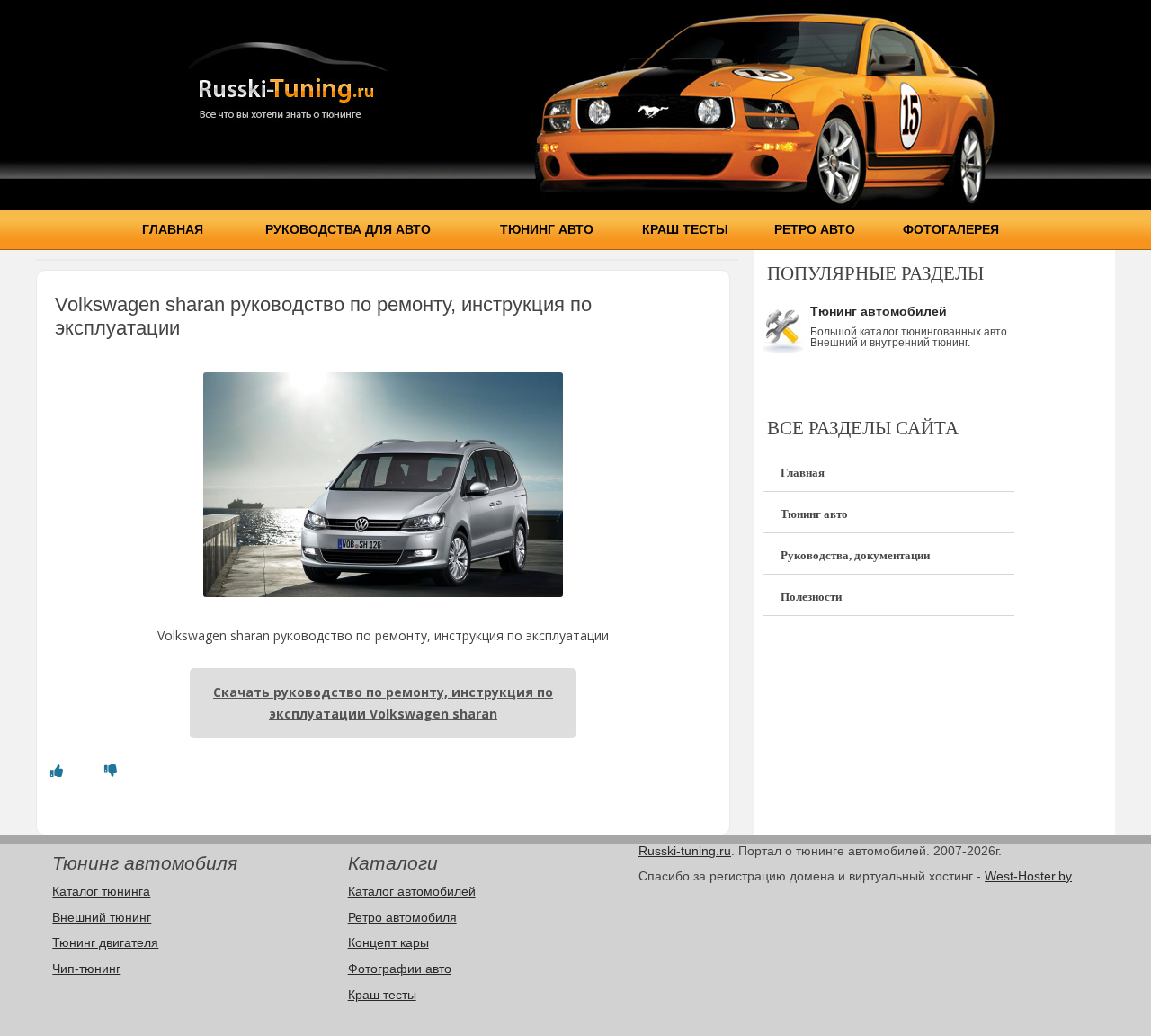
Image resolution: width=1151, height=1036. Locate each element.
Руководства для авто (348, 229)
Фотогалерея (951, 229)
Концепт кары (388, 942)
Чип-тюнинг (86, 968)
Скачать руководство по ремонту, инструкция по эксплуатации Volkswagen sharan (383, 702)
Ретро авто (814, 229)
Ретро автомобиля (402, 917)
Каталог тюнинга (101, 891)
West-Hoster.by (1028, 876)
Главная (172, 229)
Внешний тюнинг (101, 917)
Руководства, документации (855, 555)
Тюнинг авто (546, 229)
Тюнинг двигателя (105, 942)
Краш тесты (685, 229)
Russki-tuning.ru (684, 851)
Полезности (811, 596)
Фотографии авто (399, 968)
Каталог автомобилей (412, 891)
